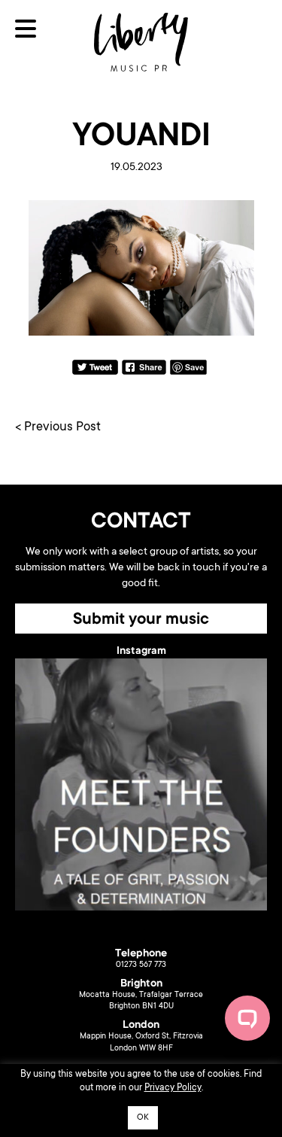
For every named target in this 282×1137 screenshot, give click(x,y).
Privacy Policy (173, 1088)
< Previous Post (58, 428)
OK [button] (143, 1118)
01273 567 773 (141, 965)
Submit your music (141, 620)
